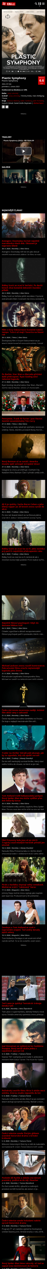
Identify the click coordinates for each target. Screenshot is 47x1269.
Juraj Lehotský (13, 93)
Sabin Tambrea (26, 101)
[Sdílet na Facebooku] (3, 106)
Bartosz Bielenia (13, 101)
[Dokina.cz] (9, 3)
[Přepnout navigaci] (40, 3)
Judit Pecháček (38, 101)
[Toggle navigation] (43, 3)
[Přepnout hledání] (36, 3)
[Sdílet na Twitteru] (6, 106)
